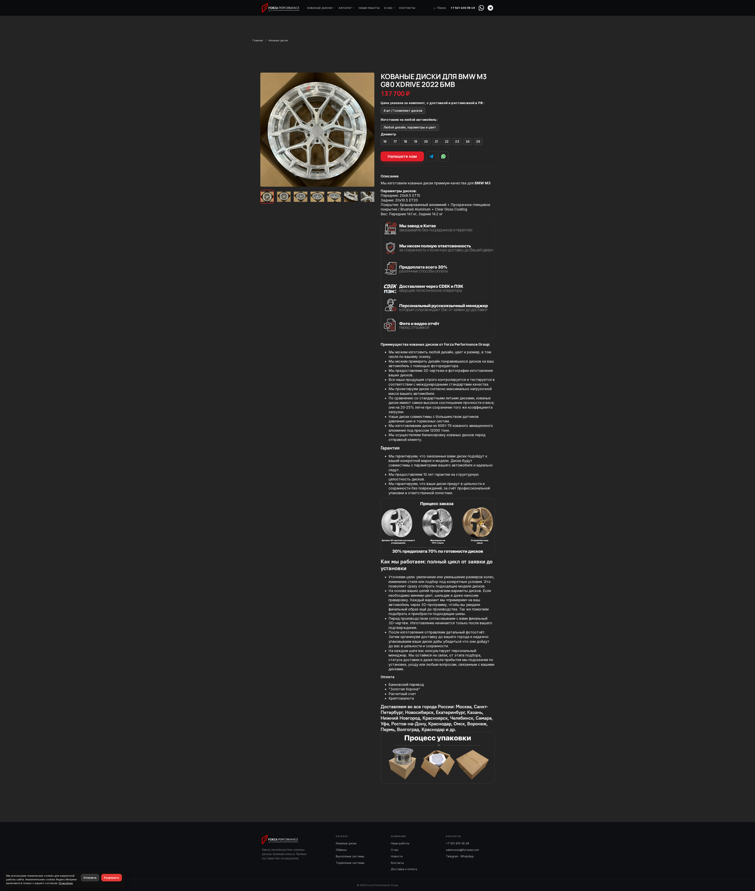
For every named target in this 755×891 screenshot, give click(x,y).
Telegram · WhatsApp (460, 856)
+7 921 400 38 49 (463, 8)
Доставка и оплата (404, 869)
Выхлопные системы (350, 856)
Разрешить (111, 877)
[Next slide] (368, 129)
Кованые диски (320, 7)
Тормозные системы (350, 862)
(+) (385, 141)
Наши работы (369, 7)
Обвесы (341, 849)
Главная (257, 40)
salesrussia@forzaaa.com (462, 849)
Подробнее (66, 883)
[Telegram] (490, 8)
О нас (389, 7)
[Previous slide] (266, 129)
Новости (397, 856)
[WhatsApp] (481, 8)
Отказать (90, 877)
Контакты (407, 7)
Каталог (346, 7)
